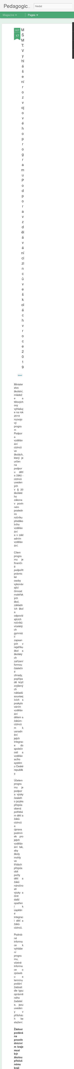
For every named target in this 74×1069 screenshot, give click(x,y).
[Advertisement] (43, 84)
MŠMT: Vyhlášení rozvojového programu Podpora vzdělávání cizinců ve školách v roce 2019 (22, 198)
